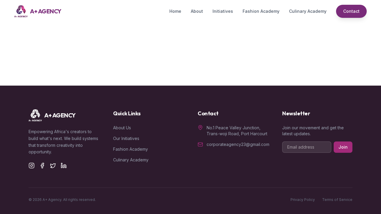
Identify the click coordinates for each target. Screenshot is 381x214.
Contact (351, 11)
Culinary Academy (308, 11)
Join (343, 147)
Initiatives (223, 11)
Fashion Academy (261, 11)
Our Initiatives (126, 138)
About (197, 11)
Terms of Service (337, 199)
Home (175, 11)
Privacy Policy (303, 199)
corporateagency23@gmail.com (238, 144)
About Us (122, 127)
